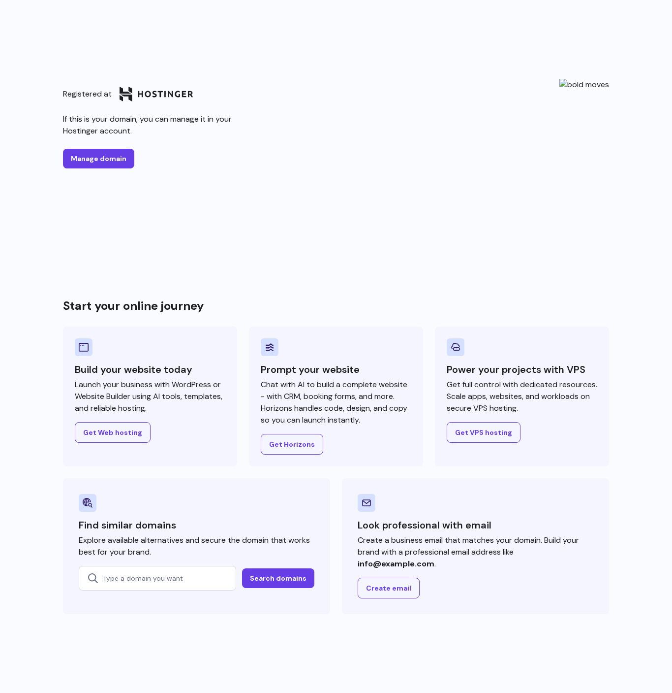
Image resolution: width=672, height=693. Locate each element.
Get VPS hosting (483, 432)
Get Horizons (292, 444)
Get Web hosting (112, 432)
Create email (388, 588)
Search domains (278, 578)
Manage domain (98, 158)
